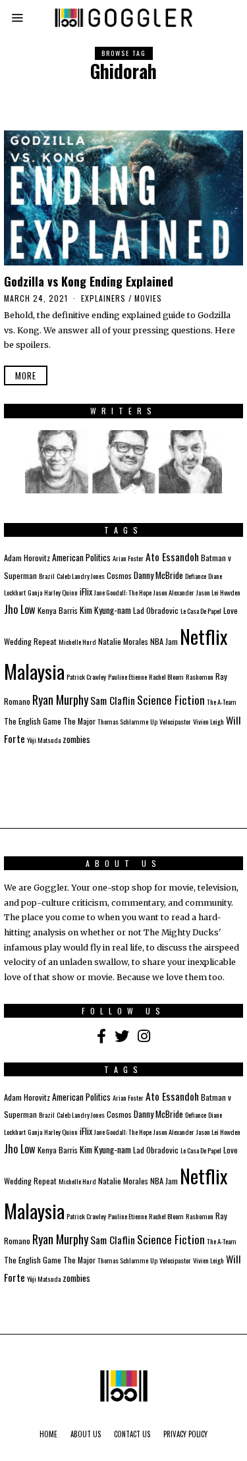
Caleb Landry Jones (81, 575)
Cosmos (119, 575)
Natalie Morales (123, 641)
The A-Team (221, 701)
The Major (79, 721)
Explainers (103, 298)
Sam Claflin (112, 700)
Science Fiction (171, 699)
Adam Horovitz (27, 557)
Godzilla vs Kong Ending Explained (88, 281)
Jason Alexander (173, 592)
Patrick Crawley (86, 676)
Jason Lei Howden (218, 592)
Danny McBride (158, 575)
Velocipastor (175, 721)
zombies (76, 739)
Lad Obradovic (155, 610)
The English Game (32, 721)
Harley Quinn (61, 592)
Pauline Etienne (127, 676)
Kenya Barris (58, 610)
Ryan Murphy (60, 699)
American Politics (81, 557)
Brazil (47, 575)
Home (48, 1434)
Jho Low (20, 609)
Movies (148, 298)
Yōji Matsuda (44, 739)
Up (153, 721)
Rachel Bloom (166, 676)
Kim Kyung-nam (105, 610)
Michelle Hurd (77, 641)
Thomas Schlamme (122, 721)
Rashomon (199, 676)
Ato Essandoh (172, 557)
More (25, 375)
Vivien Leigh (208, 721)
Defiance (195, 575)
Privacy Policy (185, 1434)
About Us (85, 1434)
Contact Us (132, 1434)
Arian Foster (128, 558)
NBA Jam (164, 641)
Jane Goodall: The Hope (122, 592)
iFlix (86, 591)
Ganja (35, 592)
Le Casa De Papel (200, 610)
